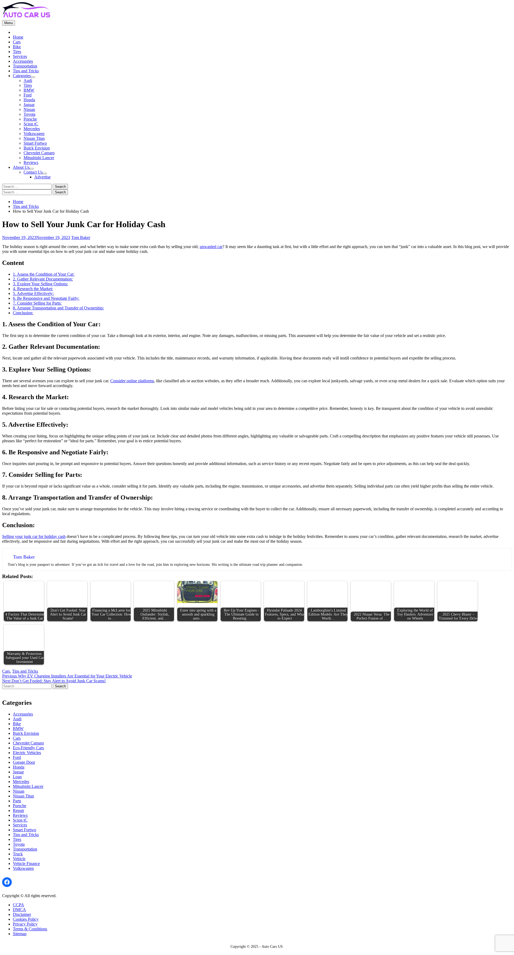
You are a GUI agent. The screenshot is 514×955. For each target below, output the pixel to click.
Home (18, 37)
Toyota (29, 114)
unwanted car (211, 246)
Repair (18, 810)
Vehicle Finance (26, 863)
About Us (21, 167)
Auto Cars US (272, 947)
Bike (17, 46)
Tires (17, 51)
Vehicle (19, 858)
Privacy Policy (25, 924)
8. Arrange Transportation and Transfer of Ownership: (58, 308)
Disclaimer (22, 914)
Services (20, 56)
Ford (28, 95)
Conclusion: (23, 312)
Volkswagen (34, 133)
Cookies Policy (26, 919)
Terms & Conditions (30, 929)
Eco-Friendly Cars (28, 748)
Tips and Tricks (26, 71)
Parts (17, 801)
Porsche (30, 119)
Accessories (23, 61)
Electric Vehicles (27, 752)
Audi (28, 80)
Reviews (31, 162)
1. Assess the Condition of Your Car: (43, 274)
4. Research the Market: (33, 288)
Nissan (29, 109)
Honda (29, 100)
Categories (22, 75)
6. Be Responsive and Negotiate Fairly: (46, 298)
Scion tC (31, 124)
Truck (18, 854)
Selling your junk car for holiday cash (34, 536)
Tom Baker (80, 237)
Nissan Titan (34, 138)
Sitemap (20, 933)
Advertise (42, 177)
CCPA (18, 904)
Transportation (25, 66)
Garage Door (24, 762)
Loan (17, 776)
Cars (17, 42)
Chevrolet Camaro (39, 153)
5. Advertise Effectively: (33, 293)
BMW (29, 90)
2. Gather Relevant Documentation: (43, 279)
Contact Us (33, 172)
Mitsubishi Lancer (39, 157)
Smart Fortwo (35, 143)
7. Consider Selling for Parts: (37, 303)
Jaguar (29, 104)
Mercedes (32, 128)
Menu (8, 23)
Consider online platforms (132, 381)
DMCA (19, 909)
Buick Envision (37, 148)
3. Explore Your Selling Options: (40, 284)
